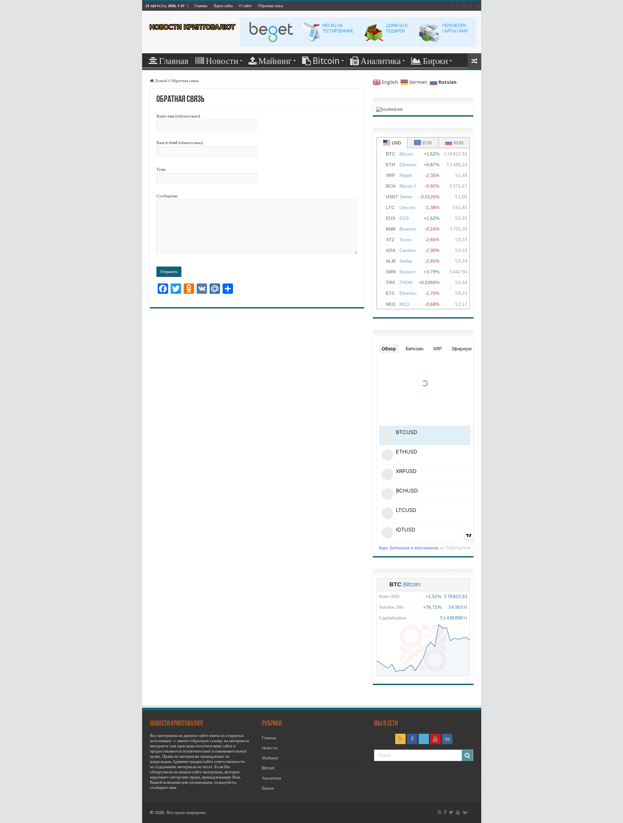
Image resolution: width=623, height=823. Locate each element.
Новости (222, 61)
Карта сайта (223, 6)
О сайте (245, 6)
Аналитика (380, 61)
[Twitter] (464, 6)
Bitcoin (326, 61)
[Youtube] (470, 6)
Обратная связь (270, 6)
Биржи (435, 61)
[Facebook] (458, 6)
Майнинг (275, 61)
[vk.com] (477, 6)
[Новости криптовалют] (192, 25)
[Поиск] (467, 755)
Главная (200, 6)
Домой (160, 80)
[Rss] (452, 6)
